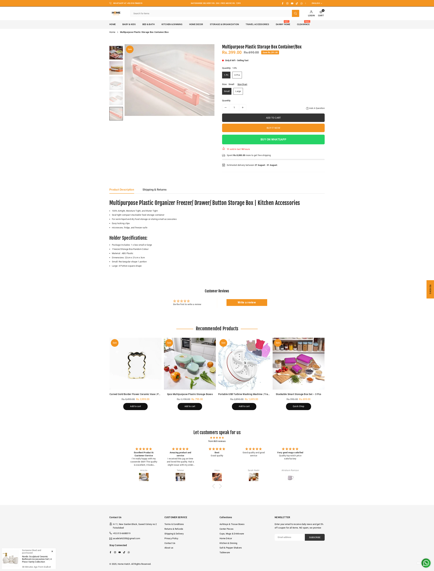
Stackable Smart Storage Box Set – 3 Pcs (298, 394)
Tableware (225, 552)
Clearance (303, 23)
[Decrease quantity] (225, 107)
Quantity (226, 100)
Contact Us (169, 543)
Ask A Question (317, 108)
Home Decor (196, 24)
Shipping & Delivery (174, 533)
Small (227, 91)
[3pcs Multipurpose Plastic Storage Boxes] (190, 364)
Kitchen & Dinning (172, 24)
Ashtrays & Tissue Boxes (232, 524)
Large (238, 91)
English (316, 3)
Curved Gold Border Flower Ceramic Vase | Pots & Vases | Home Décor (148, 394)
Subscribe (314, 537)
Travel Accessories (257, 24)
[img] (217, 438)
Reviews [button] (430, 289)
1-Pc (226, 75)
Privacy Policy (171, 538)
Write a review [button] (247, 302)
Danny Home (283, 23)
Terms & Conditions (174, 524)
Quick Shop (298, 406)
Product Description (121, 189)
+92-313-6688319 (121, 533)
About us (168, 547)
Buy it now (273, 128)
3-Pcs (237, 75)
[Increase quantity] (242, 107)
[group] (169, 80)
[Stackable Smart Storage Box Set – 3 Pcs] (299, 364)
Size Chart (242, 84)
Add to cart (135, 406)
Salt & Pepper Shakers (231, 547)
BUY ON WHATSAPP (273, 139)
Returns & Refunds (173, 529)
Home (112, 24)
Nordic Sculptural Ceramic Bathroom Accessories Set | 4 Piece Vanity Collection (37, 559)
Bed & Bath (148, 24)
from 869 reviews (217, 441)
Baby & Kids (129, 24)
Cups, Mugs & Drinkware (232, 533)
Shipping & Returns (155, 189)
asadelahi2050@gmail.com (126, 538)
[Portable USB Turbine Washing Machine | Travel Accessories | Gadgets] (244, 364)
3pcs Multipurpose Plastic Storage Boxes (190, 394)
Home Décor (226, 538)
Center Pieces (226, 529)
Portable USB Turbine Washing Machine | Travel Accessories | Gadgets (257, 394)
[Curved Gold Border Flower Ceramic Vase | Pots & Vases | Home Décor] (136, 364)
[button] (321, 13)
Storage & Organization (224, 24)
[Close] (52, 551)
